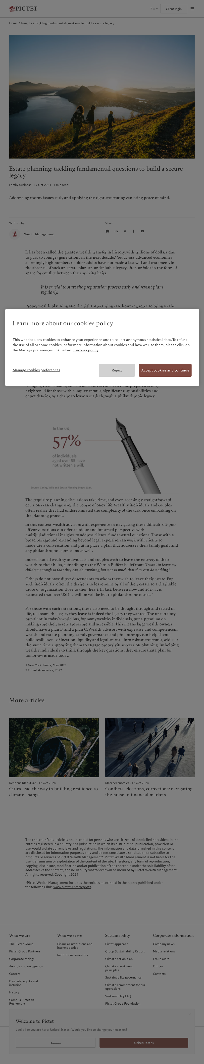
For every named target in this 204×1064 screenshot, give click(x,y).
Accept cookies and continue (165, 370)
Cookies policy (86, 350)
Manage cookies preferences (36, 370)
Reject (117, 370)
